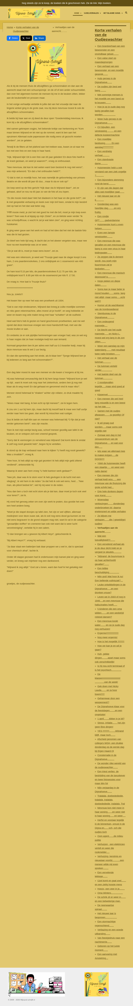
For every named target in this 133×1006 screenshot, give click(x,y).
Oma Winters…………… (110, 893)
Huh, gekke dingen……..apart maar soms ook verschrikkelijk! (110, 658)
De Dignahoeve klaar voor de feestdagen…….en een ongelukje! (109, 710)
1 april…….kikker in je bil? (110, 718)
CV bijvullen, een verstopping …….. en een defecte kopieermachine (108, 131)
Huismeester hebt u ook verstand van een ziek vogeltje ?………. (110, 171)
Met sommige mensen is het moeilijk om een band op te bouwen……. (109, 98)
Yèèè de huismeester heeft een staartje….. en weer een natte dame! (110, 467)
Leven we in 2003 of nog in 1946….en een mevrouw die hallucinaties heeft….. (110, 601)
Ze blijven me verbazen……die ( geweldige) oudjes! (110, 520)
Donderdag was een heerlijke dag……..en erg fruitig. (108, 208)
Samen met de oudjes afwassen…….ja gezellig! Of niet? (109, 415)
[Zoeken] (126, 13)
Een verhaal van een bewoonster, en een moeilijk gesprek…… (109, 70)
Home (10, 27)
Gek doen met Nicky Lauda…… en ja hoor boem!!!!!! (106, 690)
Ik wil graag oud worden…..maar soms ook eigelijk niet (108, 427)
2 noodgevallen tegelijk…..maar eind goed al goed (109, 386)
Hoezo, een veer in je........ (111, 889)
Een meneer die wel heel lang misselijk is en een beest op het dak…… (110, 402)
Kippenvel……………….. (110, 394)
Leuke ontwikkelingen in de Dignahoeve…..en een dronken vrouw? (110, 588)
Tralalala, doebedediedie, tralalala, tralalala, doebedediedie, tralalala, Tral (110, 800)
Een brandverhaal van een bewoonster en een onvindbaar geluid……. (110, 50)
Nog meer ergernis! (107, 637)
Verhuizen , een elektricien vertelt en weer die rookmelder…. (110, 848)
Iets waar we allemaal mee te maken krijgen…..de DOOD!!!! (110, 455)
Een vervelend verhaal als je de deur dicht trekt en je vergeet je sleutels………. (109, 548)
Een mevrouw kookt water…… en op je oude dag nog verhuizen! (110, 625)
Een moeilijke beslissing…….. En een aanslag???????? (107, 143)
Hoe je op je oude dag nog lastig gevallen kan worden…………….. (110, 111)
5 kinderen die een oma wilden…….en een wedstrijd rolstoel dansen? (109, 613)
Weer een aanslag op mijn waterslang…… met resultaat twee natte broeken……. (110, 350)
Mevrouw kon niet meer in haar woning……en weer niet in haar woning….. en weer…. (110, 812)
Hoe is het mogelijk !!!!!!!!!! (110, 641)
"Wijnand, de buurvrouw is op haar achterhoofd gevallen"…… (109, 560)
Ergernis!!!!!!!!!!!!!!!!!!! (107, 633)
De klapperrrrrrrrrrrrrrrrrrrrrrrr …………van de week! (107, 678)
